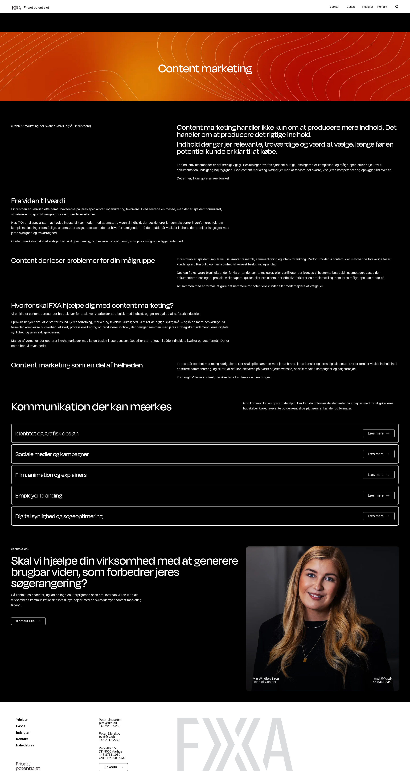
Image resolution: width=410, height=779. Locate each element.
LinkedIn (110, 767)
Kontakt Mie (25, 621)
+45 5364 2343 (381, 682)
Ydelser (22, 719)
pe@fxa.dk (107, 736)
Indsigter (23, 732)
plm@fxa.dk (108, 723)
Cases (20, 726)
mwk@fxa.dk (383, 678)
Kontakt (22, 739)
